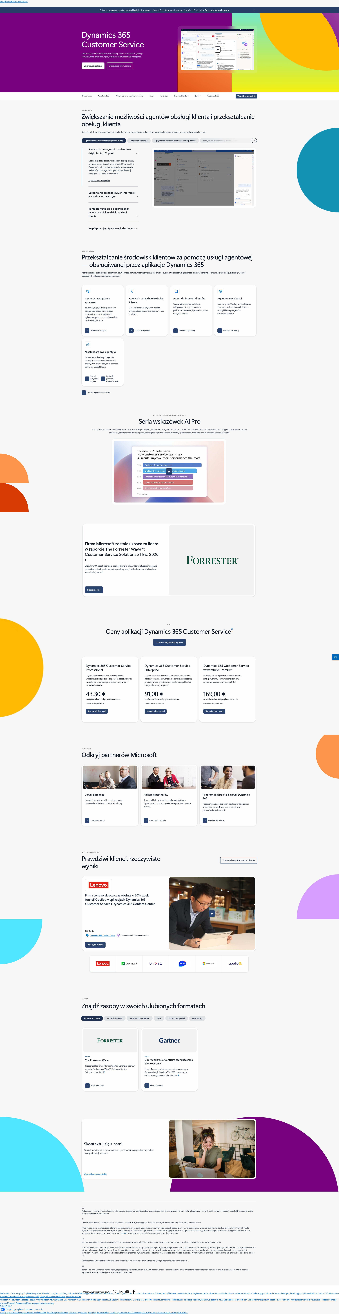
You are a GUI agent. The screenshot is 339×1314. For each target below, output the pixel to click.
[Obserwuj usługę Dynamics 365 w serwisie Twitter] (115, 1292)
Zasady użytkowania (118, 1312)
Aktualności (21, 1302)
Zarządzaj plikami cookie (98, 1312)
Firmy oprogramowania (299, 1299)
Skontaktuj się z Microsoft (58, 1312)
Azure (52, 1299)
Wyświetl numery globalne (95, 1173)
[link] (87, 97)
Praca (324, 1299)
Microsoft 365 (75, 1293)
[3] (83, 1266)
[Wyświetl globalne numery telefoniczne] (335, 657)
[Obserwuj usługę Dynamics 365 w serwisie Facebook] (133, 1292)
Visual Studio (316, 1299)
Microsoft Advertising (89, 1299)
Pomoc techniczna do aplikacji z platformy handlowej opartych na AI (194, 1299)
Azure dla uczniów (73, 1296)
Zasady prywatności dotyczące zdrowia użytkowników (23, 1312)
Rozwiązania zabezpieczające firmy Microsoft (30, 1299)
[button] (93, 65)
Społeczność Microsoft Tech (235, 1299)
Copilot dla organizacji (33, 1293)
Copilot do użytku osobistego (55, 1293)
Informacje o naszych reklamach (155, 1312)
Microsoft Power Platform (278, 1299)
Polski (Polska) (6, 1306)
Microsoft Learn (158, 1299)
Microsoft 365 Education (313, 1293)
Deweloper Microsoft (142, 1299)
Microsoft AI (5, 1299)
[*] (83, 1207)
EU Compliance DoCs (178, 1312)
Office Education (332, 1293)
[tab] (104, 140)
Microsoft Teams (125, 1299)
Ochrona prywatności (35, 1302)
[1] (83, 1219)
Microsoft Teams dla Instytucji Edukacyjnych (284, 1293)
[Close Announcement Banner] (253, 10)
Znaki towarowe (134, 1312)
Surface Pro (5, 1293)
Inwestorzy (49, 1302)
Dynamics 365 (61, 1299)
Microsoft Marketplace (257, 1299)
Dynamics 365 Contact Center (102, 935)
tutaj (124, 1233)
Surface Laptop (16, 1293)
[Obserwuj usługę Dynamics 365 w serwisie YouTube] (127, 1292)
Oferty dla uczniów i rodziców (52, 1296)
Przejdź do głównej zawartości (14, 1)
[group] (169, 913)
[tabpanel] (169, 189)
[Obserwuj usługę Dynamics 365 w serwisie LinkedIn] (121, 1292)
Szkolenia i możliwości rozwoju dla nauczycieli (19, 1296)
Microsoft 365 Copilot (108, 1299)
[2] (83, 1238)
